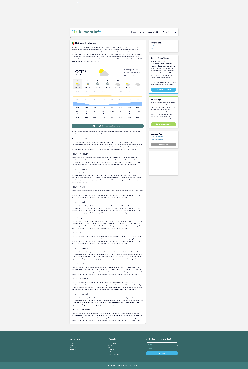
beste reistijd (153, 32)
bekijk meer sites (163, 144)
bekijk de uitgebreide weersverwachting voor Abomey (108, 126)
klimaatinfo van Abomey (163, 90)
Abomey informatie (157, 137)
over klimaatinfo (113, 343)
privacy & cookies (113, 354)
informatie (166, 32)
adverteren (111, 349)
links (109, 347)
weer (142, 32)
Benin (152, 48)
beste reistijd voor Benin (163, 124)
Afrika (153, 46)
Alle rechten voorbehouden (116, 365)
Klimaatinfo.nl (137, 365)
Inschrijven (161, 353)
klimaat (133, 32)
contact (110, 345)
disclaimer (111, 352)
